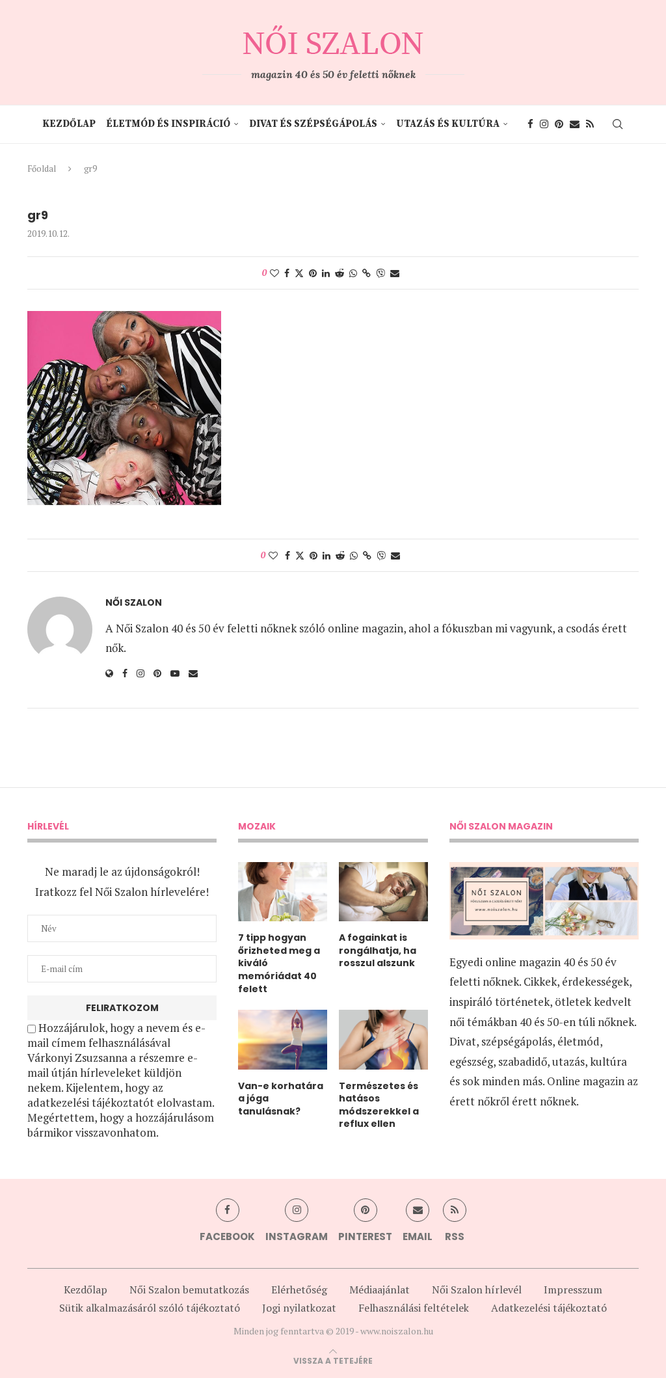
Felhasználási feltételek (413, 1308)
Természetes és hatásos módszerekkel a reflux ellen (379, 1105)
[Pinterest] (559, 124)
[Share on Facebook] (286, 273)
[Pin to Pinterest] (313, 273)
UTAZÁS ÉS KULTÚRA (448, 124)
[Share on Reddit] (339, 273)
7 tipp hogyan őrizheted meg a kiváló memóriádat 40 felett (279, 963)
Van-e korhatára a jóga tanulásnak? (280, 1099)
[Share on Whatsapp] (353, 273)
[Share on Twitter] (299, 273)
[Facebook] (530, 124)
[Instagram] (544, 124)
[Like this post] (274, 273)
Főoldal (41, 168)
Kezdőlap (69, 124)
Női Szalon (133, 603)
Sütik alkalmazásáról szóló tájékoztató (149, 1308)
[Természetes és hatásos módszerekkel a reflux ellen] (383, 1039)
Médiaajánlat (379, 1289)
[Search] (617, 124)
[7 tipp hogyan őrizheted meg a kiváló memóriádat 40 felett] (282, 891)
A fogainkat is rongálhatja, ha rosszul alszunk (377, 950)
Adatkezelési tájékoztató (549, 1308)
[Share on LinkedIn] (326, 273)
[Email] (574, 124)
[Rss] (590, 124)
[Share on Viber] (380, 273)
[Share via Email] (394, 273)
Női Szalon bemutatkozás (189, 1289)
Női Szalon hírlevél (477, 1289)
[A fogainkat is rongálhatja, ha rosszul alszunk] (383, 891)
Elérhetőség (299, 1289)
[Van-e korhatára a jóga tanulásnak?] (282, 1039)
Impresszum (573, 1289)
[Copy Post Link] (366, 273)
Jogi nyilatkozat (299, 1308)
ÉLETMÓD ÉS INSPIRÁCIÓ (168, 124)
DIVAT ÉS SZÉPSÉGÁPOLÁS (313, 124)
